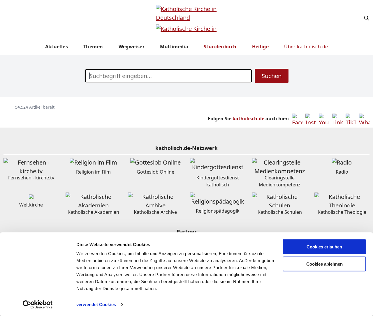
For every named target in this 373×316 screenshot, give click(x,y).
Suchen (271, 76)
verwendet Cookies (96, 304)
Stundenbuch (220, 46)
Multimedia (174, 46)
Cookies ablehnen (324, 264)
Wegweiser (132, 46)
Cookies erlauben (324, 246)
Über (306, 46)
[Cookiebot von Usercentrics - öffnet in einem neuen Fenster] (37, 304)
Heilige (260, 46)
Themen (93, 46)
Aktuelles (56, 46)
